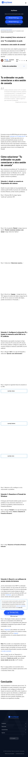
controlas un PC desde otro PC (18, 136)
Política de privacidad (9, 753)
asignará (16, 633)
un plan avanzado (6, 651)
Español (14, 738)
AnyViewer (3, 29)
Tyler (7, 59)
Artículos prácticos (8, 29)
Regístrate (7, 629)
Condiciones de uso (20, 753)
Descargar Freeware (13, 17)
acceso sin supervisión (20, 606)
